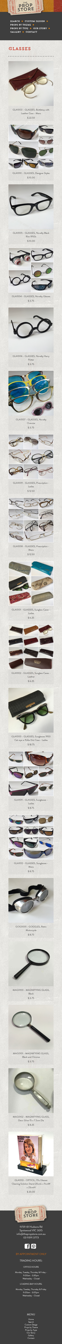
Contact (31, 32)
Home (31, 1319)
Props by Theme (20, 24)
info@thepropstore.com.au (31, 1234)
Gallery (15, 32)
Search (15, 21)
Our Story (40, 28)
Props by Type (19, 28)
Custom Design (35, 21)
